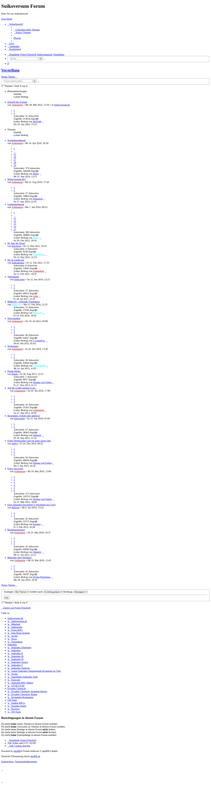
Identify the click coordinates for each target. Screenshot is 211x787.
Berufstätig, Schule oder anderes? (23, 415)
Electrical (16, 246)
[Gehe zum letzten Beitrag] (43, 121)
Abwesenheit (13, 318)
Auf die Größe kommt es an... (21, 388)
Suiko (36, 237)
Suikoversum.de (62, 105)
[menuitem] (27, 29)
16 (15, 157)
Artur (35, 296)
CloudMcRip (39, 365)
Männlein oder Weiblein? (19, 557)
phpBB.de (35, 756)
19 (15, 165)
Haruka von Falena (42, 382)
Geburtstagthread (15, 204)
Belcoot (15, 507)
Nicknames (12, 346)
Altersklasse (13, 276)
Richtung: (68, 591)
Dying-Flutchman (41, 577)
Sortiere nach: (37, 591)
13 (15, 224)
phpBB (17, 751)
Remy (36, 173)
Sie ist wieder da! (15, 260)
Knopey (37, 524)
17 (15, 160)
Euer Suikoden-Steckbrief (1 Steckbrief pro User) (31, 504)
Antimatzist (17, 105)
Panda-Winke (14, 371)
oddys (15, 443)
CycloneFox (39, 340)
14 (15, 226)
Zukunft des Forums (17, 102)
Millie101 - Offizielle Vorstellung (23, 301)
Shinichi (37, 435)
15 (15, 154)
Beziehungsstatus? (16, 529)
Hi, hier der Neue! (16, 243)
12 (15, 221)
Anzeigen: (9, 591)
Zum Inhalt (6, 19)
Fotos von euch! (15, 468)
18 (15, 162)
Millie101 (16, 304)
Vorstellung (10, 70)
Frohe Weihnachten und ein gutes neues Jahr (29, 440)
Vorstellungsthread (16, 140)
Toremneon (38, 254)
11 (15, 218)
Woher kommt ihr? (16, 179)
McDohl (37, 121)
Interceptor (19, 279)
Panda (15, 374)
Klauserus (38, 198)
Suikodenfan (18, 262)
